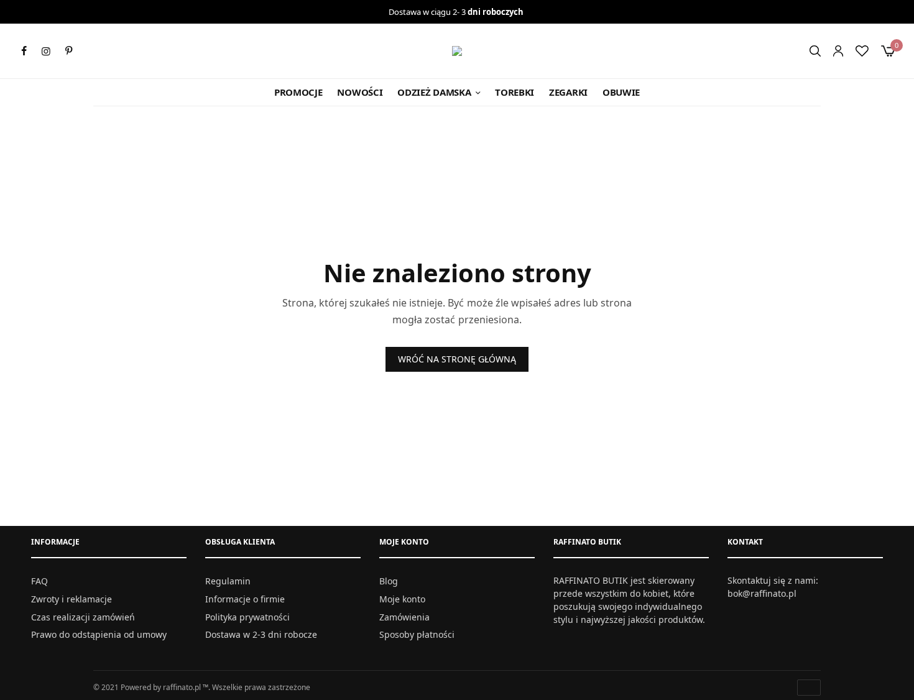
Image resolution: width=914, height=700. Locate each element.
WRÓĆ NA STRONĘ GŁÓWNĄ (457, 359)
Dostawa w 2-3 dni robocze (261, 634)
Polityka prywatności (247, 617)
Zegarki (568, 92)
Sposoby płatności (417, 634)
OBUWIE (621, 92)
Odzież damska (434, 92)
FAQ (39, 581)
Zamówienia (404, 617)
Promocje (298, 92)
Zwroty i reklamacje (71, 599)
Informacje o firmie (245, 599)
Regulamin (228, 581)
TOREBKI (514, 92)
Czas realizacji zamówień (83, 617)
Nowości (359, 92)
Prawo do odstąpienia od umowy (99, 634)
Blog (388, 581)
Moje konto (402, 599)
